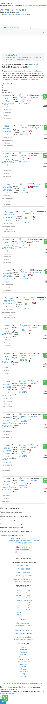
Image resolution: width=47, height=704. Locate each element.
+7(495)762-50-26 (23, 572)
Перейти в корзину (31, 5)
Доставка (23, 650)
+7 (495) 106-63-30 (23, 566)
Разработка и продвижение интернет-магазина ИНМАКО (23, 683)
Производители (23, 659)
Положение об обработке (23, 579)
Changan (28, 598)
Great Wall (28, 600)
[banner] (23, 64)
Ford (19, 607)
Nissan (19, 615)
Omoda (28, 610)
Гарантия (23, 664)
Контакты (23, 654)
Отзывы (23, 669)
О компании (23, 657)
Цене (3, 85)
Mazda (19, 593)
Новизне (5, 90)
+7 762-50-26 (7, 10)
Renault (19, 595)
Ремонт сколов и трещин (23, 625)
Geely (28, 593)
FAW (28, 605)
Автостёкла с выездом (23, 630)
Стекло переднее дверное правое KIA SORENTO (7, 388)
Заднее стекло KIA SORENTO (7, 329)
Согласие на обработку (23, 581)
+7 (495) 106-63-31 (23, 569)
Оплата (23, 647)
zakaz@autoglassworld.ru (23, 576)
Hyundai (19, 600)
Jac (28, 607)
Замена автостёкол (23, 628)
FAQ (23, 674)
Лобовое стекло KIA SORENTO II (7, 101)
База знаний (23, 671)
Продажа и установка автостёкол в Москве (23, 541)
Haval (28, 595)
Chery (28, 590)
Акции (23, 666)
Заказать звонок (35, 29)
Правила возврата (23, 662)
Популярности (7, 92)
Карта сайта (23, 676)
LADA (19, 602)
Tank (28, 602)
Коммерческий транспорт (23, 639)
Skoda (19, 610)
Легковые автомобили (23, 637)
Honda (19, 612)
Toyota (19, 590)
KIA (19, 598)
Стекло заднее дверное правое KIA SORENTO (7, 452)
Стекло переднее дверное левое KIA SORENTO (7, 420)
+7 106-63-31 (21, 10)
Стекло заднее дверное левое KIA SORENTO (7, 484)
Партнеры (23, 652)
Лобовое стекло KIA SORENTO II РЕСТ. (9, 216)
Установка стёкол (23, 623)
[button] (3, 701)
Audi (19, 605)
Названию (5, 88)
